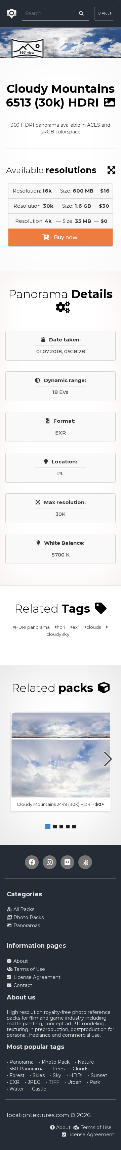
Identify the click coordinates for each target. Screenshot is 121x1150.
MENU (104, 13)
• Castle (37, 1089)
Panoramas (41, 63)
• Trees (57, 1069)
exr (75, 627)
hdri (61, 627)
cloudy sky (57, 634)
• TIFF (52, 1082)
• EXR (13, 1082)
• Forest (16, 1075)
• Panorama (20, 1062)
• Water (15, 1089)
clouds (93, 627)
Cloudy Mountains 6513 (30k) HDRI (45, 70)
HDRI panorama (32, 627)
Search (73, 63)
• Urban (73, 1082)
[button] (47, 826)
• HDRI (75, 1075)
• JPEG (33, 1082)
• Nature (84, 1062)
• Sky (55, 1075)
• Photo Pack (54, 1062)
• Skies (37, 1075)
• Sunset (97, 1075)
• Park (93, 1082)
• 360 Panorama (25, 1069)
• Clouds (79, 1069)
